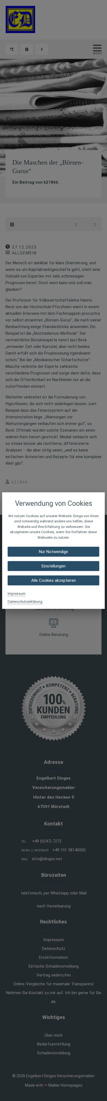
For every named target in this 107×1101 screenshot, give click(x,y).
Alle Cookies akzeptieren (53, 580)
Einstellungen (53, 566)
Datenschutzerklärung (25, 602)
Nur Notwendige (53, 551)
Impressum (17, 594)
